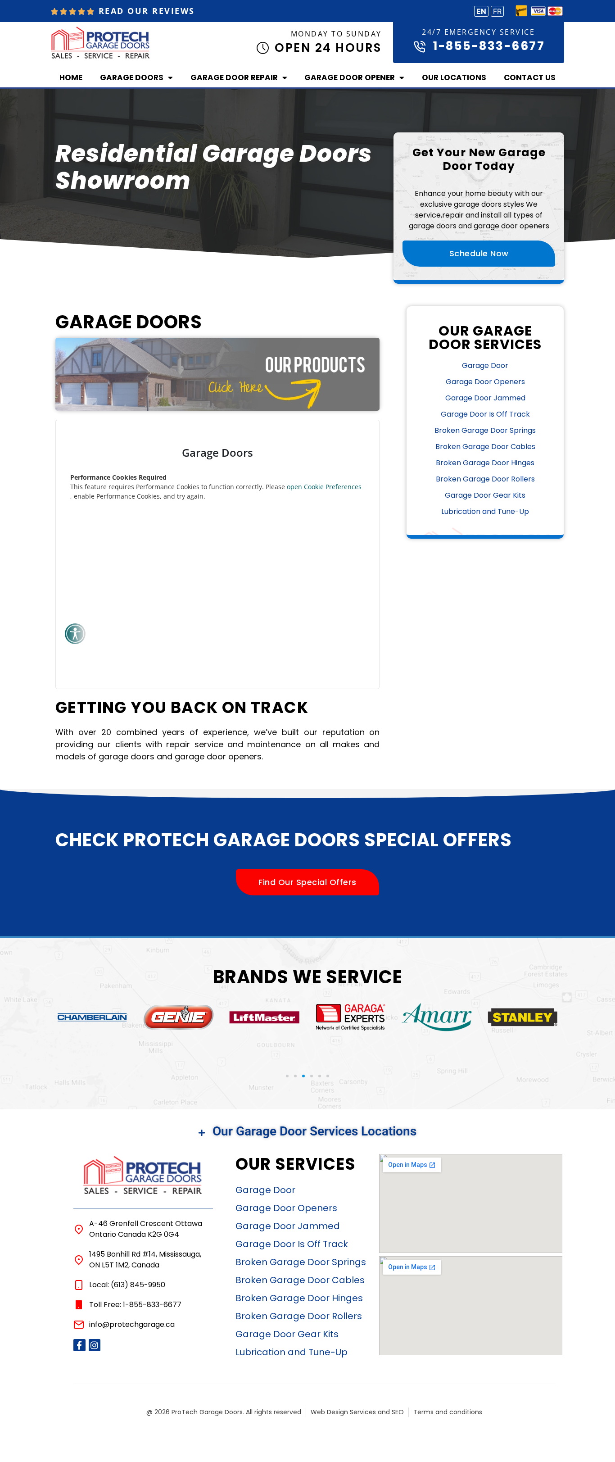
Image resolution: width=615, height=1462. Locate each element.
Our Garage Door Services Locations (314, 1131)
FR (497, 11)
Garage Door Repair (234, 77)
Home (70, 77)
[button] (287, 1076)
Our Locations (454, 77)
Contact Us (530, 77)
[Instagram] (95, 1345)
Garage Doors (131, 77)
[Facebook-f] (79, 1345)
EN (481, 11)
